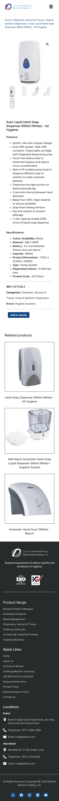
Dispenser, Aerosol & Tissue (28, 20)
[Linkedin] (37, 795)
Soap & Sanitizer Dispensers (32, 298)
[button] (51, 6)
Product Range (14, 602)
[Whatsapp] (13, 795)
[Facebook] (21, 795)
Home (8, 20)
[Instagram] (29, 795)
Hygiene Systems (25, 303)
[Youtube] (46, 795)
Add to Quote (18, 315)
